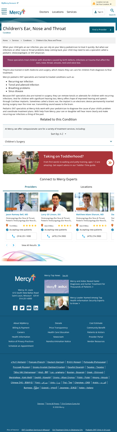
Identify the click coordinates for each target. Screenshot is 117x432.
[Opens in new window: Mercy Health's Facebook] (15, 308)
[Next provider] (13, 245)
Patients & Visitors (96, 332)
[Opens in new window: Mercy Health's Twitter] (22, 308)
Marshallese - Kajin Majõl (20, 377)
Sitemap (40, 403)
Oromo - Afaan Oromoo (64, 377)
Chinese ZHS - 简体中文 (22, 382)
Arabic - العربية (99, 382)
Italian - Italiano (86, 387)
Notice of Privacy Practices (21, 341)
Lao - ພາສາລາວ (57, 372)
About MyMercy (21, 323)
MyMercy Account (8, 3)
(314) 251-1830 (24, 236)
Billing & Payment (21, 327)
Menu (4, 14)
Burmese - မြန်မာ (31, 387)
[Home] (17, 12)
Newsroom (58, 336)
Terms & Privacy (53, 403)
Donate (58, 323)
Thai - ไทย (67, 382)
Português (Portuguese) (95, 362)
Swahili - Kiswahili (42, 377)
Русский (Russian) (21, 367)
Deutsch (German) (55, 362)
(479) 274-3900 (59, 236)
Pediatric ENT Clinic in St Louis (98, 430)
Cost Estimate (95, 323)
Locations (58, 12)
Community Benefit (96, 327)
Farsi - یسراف (41, 382)
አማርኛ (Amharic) (18, 362)
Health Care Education (58, 332)
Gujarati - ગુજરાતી (49, 387)
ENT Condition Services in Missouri (36, 430)
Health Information (21, 336)
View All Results (29, 245)
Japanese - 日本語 (68, 387)
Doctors (44, 12)
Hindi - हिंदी (43, 372)
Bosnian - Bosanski (75, 372)
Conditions (27, 40)
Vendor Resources (96, 341)
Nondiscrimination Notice (58, 341)
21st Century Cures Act (70, 403)
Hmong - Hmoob (100, 377)
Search (112, 14)
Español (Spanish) (76, 367)
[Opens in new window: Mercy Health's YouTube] (29, 308)
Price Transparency (58, 327)
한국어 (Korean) (74, 362)
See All (65, 275)
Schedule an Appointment (21, 346)
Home (5, 40)
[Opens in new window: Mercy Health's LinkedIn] (36, 308)
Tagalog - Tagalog (95, 367)
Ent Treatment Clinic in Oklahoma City (68, 430)
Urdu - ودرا (55, 382)
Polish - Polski (83, 377)
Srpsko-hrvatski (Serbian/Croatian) (49, 367)
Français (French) (37, 362)
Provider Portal (96, 336)
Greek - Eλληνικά (95, 372)
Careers (21, 332)
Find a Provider (99, 29)
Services (72, 12)
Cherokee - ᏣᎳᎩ (82, 382)
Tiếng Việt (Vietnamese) (25, 372)
